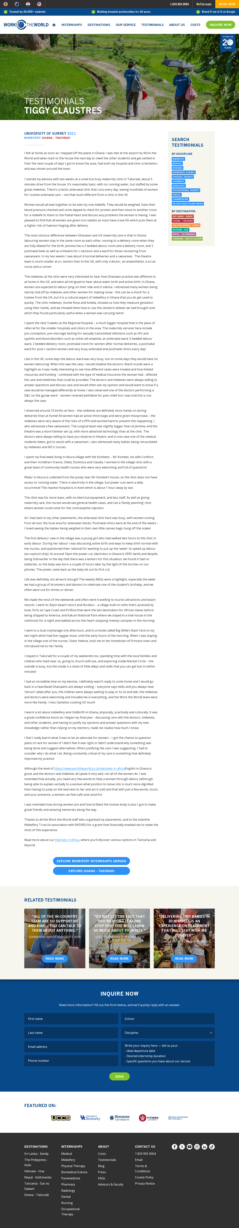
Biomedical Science (184, 172)
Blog (101, 1166)
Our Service (126, 25)
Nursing (177, 168)
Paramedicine (180, 199)
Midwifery (32, 137)
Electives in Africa (67, 840)
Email (138, 1160)
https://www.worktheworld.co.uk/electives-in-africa (89, 768)
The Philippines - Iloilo (186, 225)
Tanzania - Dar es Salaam (187, 239)
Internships (71, 25)
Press (102, 1172)
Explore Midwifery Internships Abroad (91, 861)
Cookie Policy (144, 1177)
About (103, 1146)
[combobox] (168, 1018)
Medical (177, 163)
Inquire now (221, 25)
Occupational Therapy (186, 190)
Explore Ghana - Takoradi (91, 871)
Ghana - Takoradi (56, 137)
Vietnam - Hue (180, 230)
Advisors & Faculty (110, 1184)
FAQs (101, 1178)
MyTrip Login (204, 3)
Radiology (179, 186)
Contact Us (145, 1146)
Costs (195, 25)
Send (119, 1076)
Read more (55, 958)
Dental (177, 195)
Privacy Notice (145, 1183)
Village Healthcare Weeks (188, 204)
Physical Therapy (183, 177)
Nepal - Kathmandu (184, 234)
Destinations (99, 25)
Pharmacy (178, 181)
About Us (177, 25)
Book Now (227, 4)
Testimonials (152, 25)
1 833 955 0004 (179, 3)
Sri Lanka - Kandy (183, 216)
